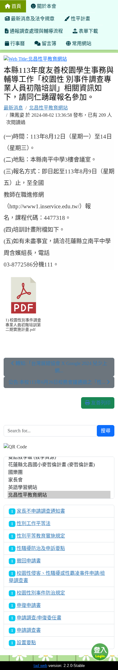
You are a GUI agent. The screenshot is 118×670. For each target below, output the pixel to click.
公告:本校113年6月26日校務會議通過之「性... (57, 382)
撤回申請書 (29, 560)
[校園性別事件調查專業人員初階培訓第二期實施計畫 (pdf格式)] (23, 295)
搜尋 (105, 430)
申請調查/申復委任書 (39, 617)
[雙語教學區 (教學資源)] (59, 457)
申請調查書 (29, 630)
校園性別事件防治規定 (41, 592)
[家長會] (59, 479)
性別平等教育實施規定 (41, 535)
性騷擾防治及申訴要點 (41, 548)
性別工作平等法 (34, 523)
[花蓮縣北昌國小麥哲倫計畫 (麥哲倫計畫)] (59, 464)
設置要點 (26, 642)
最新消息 (13, 107)
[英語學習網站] (59, 487)
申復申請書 (29, 605)
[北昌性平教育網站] (59, 494)
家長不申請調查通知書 (41, 511)
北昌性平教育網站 (48, 107)
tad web (40, 665)
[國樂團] (59, 472)
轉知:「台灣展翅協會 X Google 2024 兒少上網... (60, 367)
